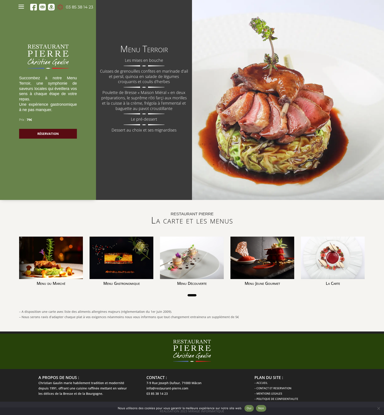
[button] (192, 295)
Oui (249, 408)
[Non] (378, 408)
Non (261, 408)
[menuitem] (22, 7)
